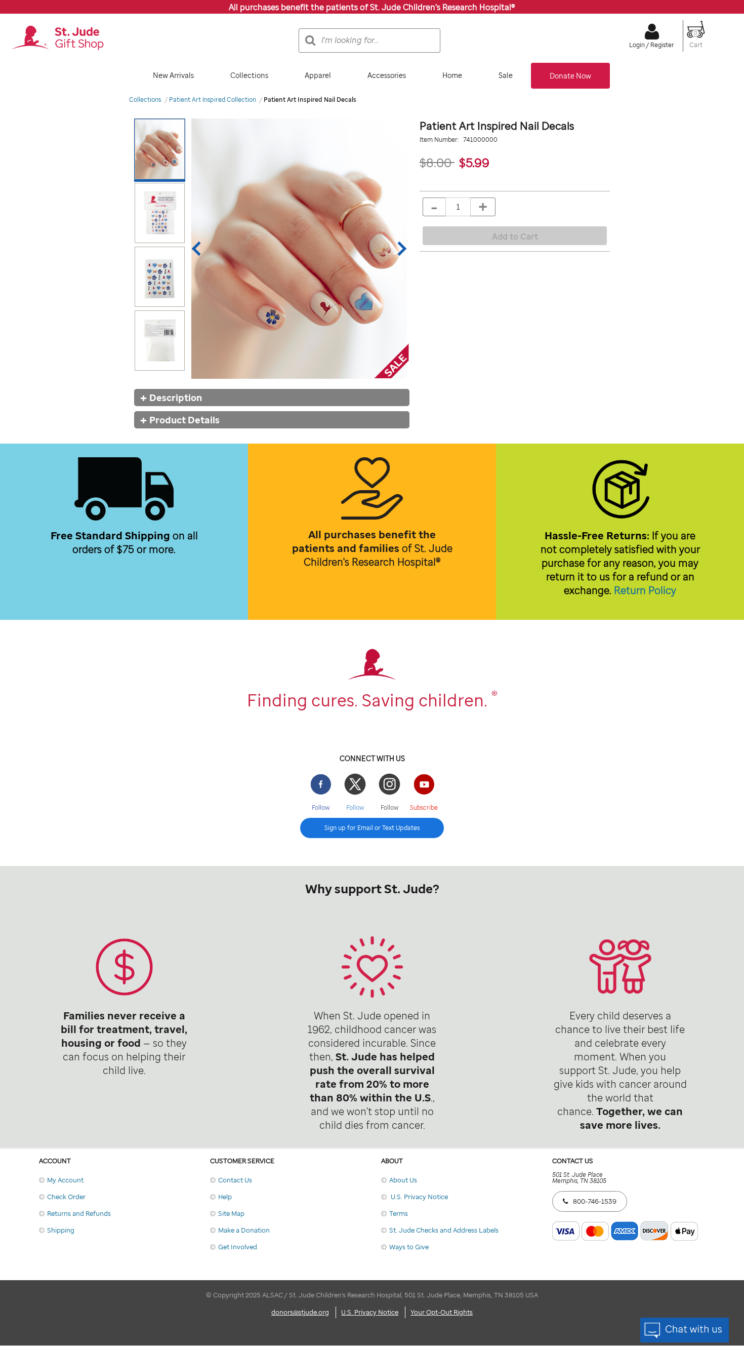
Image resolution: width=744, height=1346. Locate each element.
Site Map (231, 1213)
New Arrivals (173, 75)
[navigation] (372, 76)
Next (399, 249)
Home (452, 75)
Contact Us (235, 1179)
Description (175, 397)
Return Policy (645, 590)
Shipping (60, 1230)
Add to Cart (515, 236)
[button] (696, 40)
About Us (403, 1179)
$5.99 (474, 162)
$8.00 (437, 162)
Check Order (66, 1196)
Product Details (184, 420)
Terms (398, 1213)
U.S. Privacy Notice (418, 1196)
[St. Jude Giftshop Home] (57, 38)
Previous (199, 249)
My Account (65, 1179)
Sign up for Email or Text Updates (372, 827)
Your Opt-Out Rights (441, 1312)
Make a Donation (244, 1230)
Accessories (386, 75)
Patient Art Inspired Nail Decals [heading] (497, 125)
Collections (249, 75)
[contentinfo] (372, 862)
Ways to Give (409, 1246)
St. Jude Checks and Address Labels (444, 1230)
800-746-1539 (594, 1201)
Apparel (318, 75)
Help (225, 1196)
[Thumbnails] (161, 248)
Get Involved (237, 1246)
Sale (506, 75)
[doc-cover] (299, 248)
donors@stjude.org (300, 1312)
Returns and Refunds (79, 1213)
